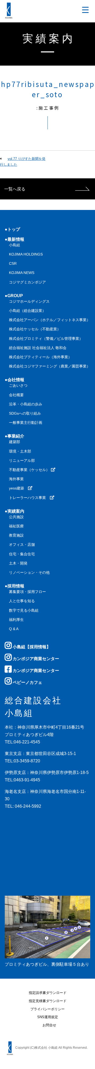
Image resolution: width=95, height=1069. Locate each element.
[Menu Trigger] (85, 10)
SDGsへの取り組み (25, 413)
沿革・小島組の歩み (25, 404)
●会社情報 (14, 379)
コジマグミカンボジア (27, 282)
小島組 (14, 245)
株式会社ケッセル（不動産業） (35, 329)
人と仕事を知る (22, 601)
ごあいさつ (18, 385)
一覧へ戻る (14, 189)
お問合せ (49, 1025)
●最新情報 (14, 239)
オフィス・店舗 (22, 544)
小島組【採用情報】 (31, 647)
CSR (13, 263)
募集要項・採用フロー (27, 592)
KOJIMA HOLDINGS (26, 254)
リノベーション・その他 (29, 572)
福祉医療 (16, 526)
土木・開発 (18, 563)
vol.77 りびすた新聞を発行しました (22, 161)
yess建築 (18, 488)
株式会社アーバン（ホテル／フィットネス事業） (49, 320)
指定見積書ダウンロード (47, 1001)
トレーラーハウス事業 (29, 498)
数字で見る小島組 (24, 610)
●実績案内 (14, 511)
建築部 (14, 442)
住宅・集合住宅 (22, 554)
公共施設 (16, 517)
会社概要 (16, 395)
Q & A (13, 629)
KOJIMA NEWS (21, 273)
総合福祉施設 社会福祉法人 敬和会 (37, 348)
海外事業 (16, 479)
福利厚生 (16, 619)
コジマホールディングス (29, 301)
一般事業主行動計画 (25, 422)
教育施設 (16, 535)
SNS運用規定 (47, 1017)
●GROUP (14, 295)
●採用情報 (14, 586)
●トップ (12, 229)
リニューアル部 (22, 460)
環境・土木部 (20, 451)
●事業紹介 (14, 436)
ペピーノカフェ (27, 682)
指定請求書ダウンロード (47, 993)
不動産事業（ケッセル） (30, 470)
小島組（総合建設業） (27, 310)
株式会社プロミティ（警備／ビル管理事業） (46, 338)
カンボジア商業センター (35, 658)
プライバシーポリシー (47, 1009)
